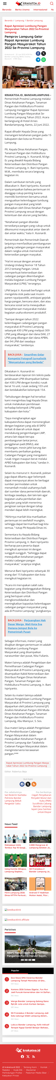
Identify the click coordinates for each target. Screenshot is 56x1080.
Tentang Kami (30, 1067)
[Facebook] (22, 784)
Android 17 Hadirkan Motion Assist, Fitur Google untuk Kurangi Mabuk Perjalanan (40, 894)
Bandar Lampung (12, 57)
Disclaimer (31, 1070)
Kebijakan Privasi (10, 1075)
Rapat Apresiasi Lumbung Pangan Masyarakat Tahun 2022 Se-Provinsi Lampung (27, 29)
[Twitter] (28, 784)
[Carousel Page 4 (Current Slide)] (33, 960)
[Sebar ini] (38, 53)
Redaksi (6, 1070)
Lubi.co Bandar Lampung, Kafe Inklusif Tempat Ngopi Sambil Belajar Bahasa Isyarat (30, 1026)
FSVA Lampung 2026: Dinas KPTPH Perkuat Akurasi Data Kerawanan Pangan (15, 894)
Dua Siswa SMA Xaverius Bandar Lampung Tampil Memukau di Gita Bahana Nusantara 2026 (27, 979)
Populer (15, 970)
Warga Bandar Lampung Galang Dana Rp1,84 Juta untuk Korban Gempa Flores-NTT (30, 1002)
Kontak (43, 1067)
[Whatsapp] (43, 59)
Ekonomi (8, 59)
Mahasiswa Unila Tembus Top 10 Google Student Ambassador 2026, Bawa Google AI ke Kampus (15, 846)
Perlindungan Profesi (12, 1072)
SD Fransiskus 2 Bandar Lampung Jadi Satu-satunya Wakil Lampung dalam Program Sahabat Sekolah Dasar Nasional (40, 870)
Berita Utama (24, 57)
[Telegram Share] (38, 59)
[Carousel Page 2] (26, 960)
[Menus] (4, 3)
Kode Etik (18, 1070)
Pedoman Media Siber (36, 1072)
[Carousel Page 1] (22, 960)
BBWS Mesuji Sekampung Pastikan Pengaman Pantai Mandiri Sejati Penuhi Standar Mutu (27, 954)
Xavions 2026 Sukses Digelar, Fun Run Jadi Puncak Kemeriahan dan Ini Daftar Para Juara (30, 991)
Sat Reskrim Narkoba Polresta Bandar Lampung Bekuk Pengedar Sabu (15, 798)
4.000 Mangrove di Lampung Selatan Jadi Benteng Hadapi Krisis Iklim (40, 846)
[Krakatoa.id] (29, 3)
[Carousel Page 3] (29, 960)
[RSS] (33, 784)
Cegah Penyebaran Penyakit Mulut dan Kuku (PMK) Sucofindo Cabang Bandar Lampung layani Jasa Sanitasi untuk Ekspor (41, 802)
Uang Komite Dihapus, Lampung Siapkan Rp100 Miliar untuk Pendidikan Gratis (15, 870)
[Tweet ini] (43, 53)
